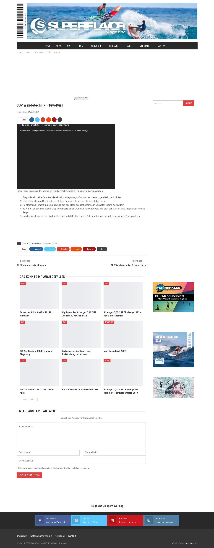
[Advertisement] (107, 75)
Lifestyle (145, 46)
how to (25, 243)
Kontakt (162, 46)
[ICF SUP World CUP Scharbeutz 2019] (81, 373)
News (59, 46)
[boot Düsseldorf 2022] (123, 334)
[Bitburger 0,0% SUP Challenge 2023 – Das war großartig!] (123, 295)
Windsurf (96, 46)
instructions (36, 243)
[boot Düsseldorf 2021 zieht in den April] (39, 373)
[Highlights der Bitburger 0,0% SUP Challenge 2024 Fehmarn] (81, 295)
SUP (69, 46)
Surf (129, 46)
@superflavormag (113, 505)
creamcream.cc (191, 543)
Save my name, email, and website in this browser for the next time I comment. (54, 468)
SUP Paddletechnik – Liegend (31, 265)
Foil (81, 46)
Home (48, 46)
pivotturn (47, 243)
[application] (66, 156)
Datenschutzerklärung (41, 536)
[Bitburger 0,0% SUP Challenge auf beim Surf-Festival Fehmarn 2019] (123, 373)
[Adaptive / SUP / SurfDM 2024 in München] (39, 295)
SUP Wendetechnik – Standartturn (128, 265)
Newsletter (60, 536)
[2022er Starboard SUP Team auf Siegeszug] (39, 334)
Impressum (22, 536)
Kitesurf (114, 46)
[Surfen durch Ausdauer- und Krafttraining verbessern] (81, 334)
